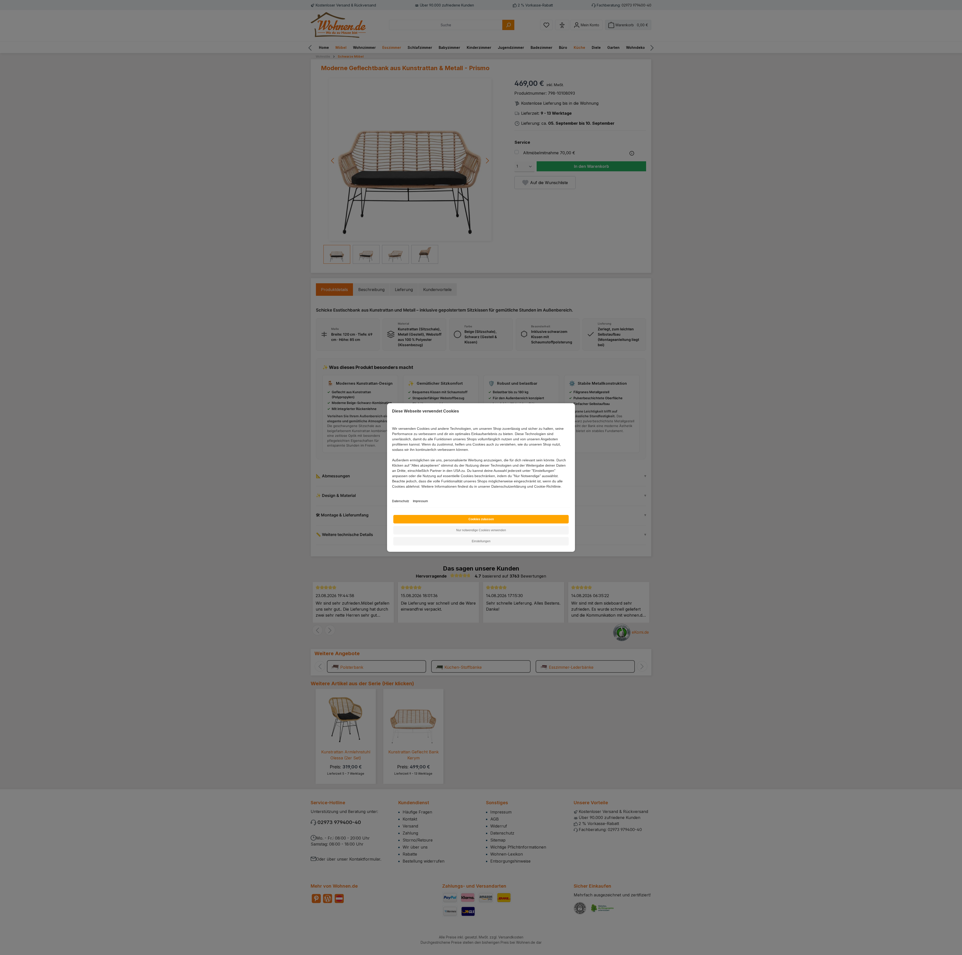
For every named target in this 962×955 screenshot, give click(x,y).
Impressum (420, 501)
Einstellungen (481, 541)
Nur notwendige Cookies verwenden (481, 530)
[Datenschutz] (392, 492)
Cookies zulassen (481, 519)
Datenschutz (400, 501)
